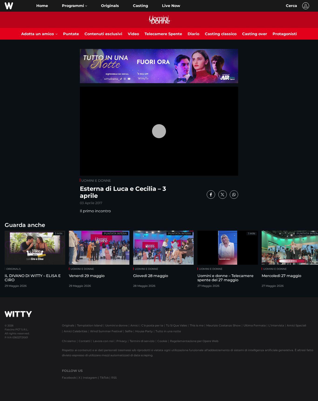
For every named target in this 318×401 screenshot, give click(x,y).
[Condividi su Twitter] (222, 194)
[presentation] (303, 261)
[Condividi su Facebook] (211, 194)
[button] (74, 6)
